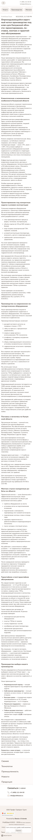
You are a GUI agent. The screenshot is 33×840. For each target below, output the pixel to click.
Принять (18, 830)
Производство (16, 10)
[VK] (6, 836)
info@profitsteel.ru (25, 4)
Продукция (6, 781)
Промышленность (10, 771)
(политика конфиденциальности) (16, 824)
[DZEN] (20, 836)
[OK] (14, 836)
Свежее (5, 761)
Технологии (7, 766)
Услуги (5, 10)
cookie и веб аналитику (24, 827)
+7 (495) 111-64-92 (25, 2)
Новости (5, 776)
